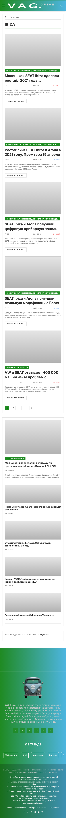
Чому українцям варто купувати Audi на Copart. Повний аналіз (34, 792)
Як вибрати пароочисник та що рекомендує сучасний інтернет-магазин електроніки (34, 778)
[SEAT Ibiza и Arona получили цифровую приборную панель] (33, 198)
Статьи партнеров (15, 458)
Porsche (53, 755)
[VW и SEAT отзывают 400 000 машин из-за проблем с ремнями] (33, 347)
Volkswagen (11, 755)
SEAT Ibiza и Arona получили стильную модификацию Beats (32, 300)
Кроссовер (38, 755)
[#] (24, 812)
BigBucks (44, 634)
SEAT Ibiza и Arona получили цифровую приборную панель (31, 226)
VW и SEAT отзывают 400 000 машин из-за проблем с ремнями (31, 375)
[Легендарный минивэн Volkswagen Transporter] (33, 602)
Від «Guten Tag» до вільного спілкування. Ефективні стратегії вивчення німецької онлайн (34, 797)
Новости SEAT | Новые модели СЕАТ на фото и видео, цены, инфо (33, 70)
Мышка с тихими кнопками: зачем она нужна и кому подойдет (34, 783)
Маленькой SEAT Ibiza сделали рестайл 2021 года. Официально (32, 78)
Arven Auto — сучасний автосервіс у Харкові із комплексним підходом (34, 801)
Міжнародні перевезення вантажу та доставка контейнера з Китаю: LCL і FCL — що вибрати (32, 464)
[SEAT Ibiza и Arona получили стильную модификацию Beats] (33, 272)
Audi (25, 755)
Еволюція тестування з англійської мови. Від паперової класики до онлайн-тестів (34, 787)
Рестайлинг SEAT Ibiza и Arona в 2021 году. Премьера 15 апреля (33, 152)
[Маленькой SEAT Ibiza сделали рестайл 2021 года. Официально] (33, 50)
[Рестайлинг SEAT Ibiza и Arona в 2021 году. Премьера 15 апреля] (33, 124)
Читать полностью (15, 101)
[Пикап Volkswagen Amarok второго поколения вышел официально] (33, 494)
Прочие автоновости (17, 367)
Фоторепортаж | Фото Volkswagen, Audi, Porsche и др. (33, 145)
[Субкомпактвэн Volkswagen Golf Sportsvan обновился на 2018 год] (33, 530)
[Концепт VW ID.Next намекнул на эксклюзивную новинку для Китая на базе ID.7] (33, 566)
